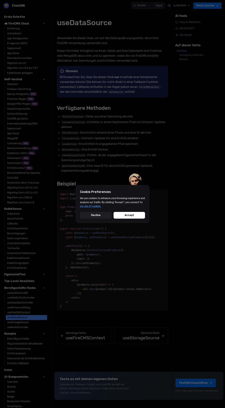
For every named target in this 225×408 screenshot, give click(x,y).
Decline (96, 215)
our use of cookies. (90, 206)
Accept (129, 215)
